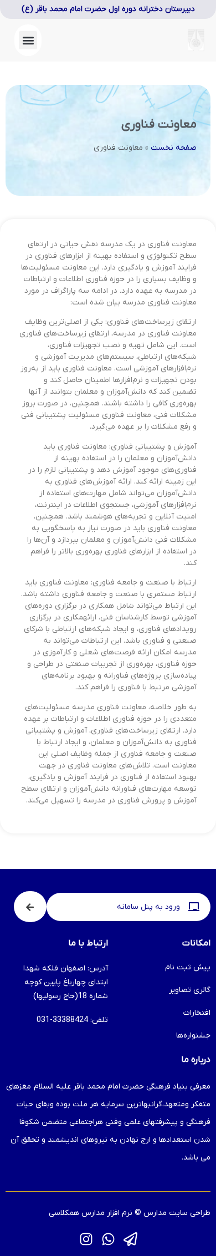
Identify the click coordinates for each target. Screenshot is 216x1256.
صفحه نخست (174, 148)
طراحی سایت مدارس (176, 1213)
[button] (28, 40)
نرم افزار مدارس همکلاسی (90, 1213)
